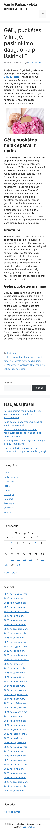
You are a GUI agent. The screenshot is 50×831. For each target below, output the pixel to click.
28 (6, 565)
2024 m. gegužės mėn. (16, 707)
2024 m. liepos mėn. (14, 699)
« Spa (7, 572)
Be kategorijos (11, 477)
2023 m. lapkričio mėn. (15, 734)
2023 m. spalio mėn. (14, 738)
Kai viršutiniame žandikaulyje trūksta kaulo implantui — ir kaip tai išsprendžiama (22, 414)
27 (42, 559)
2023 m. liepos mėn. (14, 751)
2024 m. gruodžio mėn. (16, 677)
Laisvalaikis (10, 481)
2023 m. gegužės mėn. (16, 760)
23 (18, 559)
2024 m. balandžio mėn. (16, 712)
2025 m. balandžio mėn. (16, 659)
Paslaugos (9, 494)
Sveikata (8, 507)
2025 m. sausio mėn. (14, 672)
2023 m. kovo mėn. (14, 769)
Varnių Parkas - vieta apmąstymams (20, 6)
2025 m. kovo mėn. (14, 664)
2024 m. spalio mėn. (14, 685)
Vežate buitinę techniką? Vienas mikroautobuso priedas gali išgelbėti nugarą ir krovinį (22, 432)
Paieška (8, 382)
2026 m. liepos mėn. (14, 598)
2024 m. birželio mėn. (15, 703)
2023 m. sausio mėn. (15, 777)
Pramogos (9, 503)
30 (18, 565)
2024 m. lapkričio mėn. (15, 681)
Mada (7, 486)
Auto (6, 472)
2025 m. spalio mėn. (14, 637)
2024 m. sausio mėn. (15, 725)
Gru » (14, 572)
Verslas (7, 512)
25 (30, 559)
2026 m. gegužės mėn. (16, 607)
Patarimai (12, 353)
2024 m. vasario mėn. (15, 720)
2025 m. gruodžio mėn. (16, 629)
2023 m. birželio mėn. (15, 755)
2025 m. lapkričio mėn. (15, 633)
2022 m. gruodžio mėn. (16, 782)
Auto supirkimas (12, 812)
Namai (7, 490)
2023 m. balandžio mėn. (16, 764)
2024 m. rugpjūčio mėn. (16, 694)
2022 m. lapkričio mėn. (15, 786)
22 (12, 559)
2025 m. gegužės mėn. (15, 655)
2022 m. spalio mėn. (14, 790)
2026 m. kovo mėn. (14, 616)
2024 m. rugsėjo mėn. (15, 690)
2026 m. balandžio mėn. (16, 611)
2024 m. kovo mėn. (14, 716)
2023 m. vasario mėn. (15, 773)
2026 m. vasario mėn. (15, 620)
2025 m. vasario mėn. (15, 668)
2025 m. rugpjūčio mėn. (16, 646)
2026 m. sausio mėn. (15, 624)
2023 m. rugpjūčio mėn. (16, 747)
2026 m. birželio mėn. (15, 602)
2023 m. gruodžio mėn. (16, 729)
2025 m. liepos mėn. (14, 651)
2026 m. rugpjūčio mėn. (16, 594)
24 (24, 559)
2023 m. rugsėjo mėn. (15, 742)
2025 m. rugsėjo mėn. (15, 642)
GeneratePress (29, 827)
